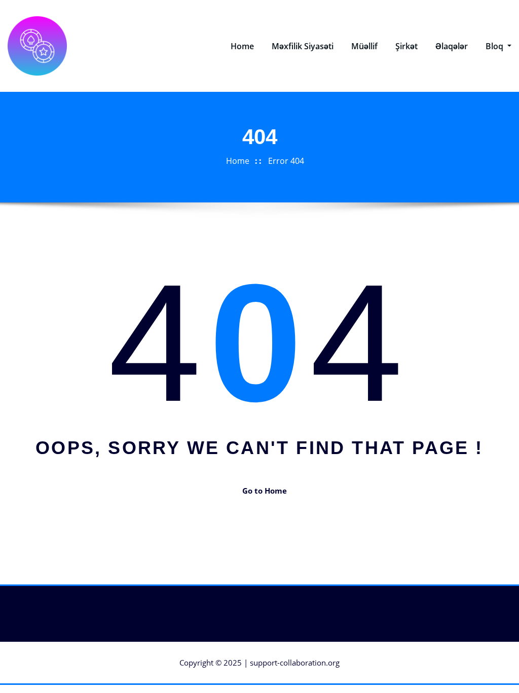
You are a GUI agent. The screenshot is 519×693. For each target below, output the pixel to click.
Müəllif (364, 46)
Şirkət (406, 46)
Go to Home (264, 491)
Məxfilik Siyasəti (302, 46)
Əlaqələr (451, 46)
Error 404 (286, 160)
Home (242, 46)
